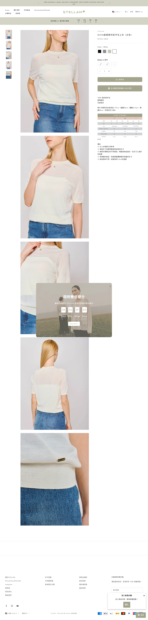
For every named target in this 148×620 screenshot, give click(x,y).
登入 (126, 604)
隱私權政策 (83, 584)
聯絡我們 (8, 595)
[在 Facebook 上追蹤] (6, 606)
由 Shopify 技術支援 (70, 613)
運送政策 (82, 588)
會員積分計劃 (50, 584)
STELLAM (101, 31)
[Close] (144, 596)
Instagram (8, 584)
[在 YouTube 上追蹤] (17, 606)
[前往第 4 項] (9, 65)
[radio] (100, 51)
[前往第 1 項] (9, 34)
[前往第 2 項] (9, 45)
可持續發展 (49, 581)
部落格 (18, 13)
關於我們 (17, 10)
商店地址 (8, 592)
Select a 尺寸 (103, 60)
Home (7, 10)
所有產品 (27, 10)
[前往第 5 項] (9, 75)
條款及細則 (83, 577)
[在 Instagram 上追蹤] (12, 606)
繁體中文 (25, 613)
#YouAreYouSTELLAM (42, 10)
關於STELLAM (10, 577)
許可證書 (48, 577)
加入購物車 (120, 79)
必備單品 (8, 13)
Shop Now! (74, 324)
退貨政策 (82, 581)
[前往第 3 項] (9, 55)
